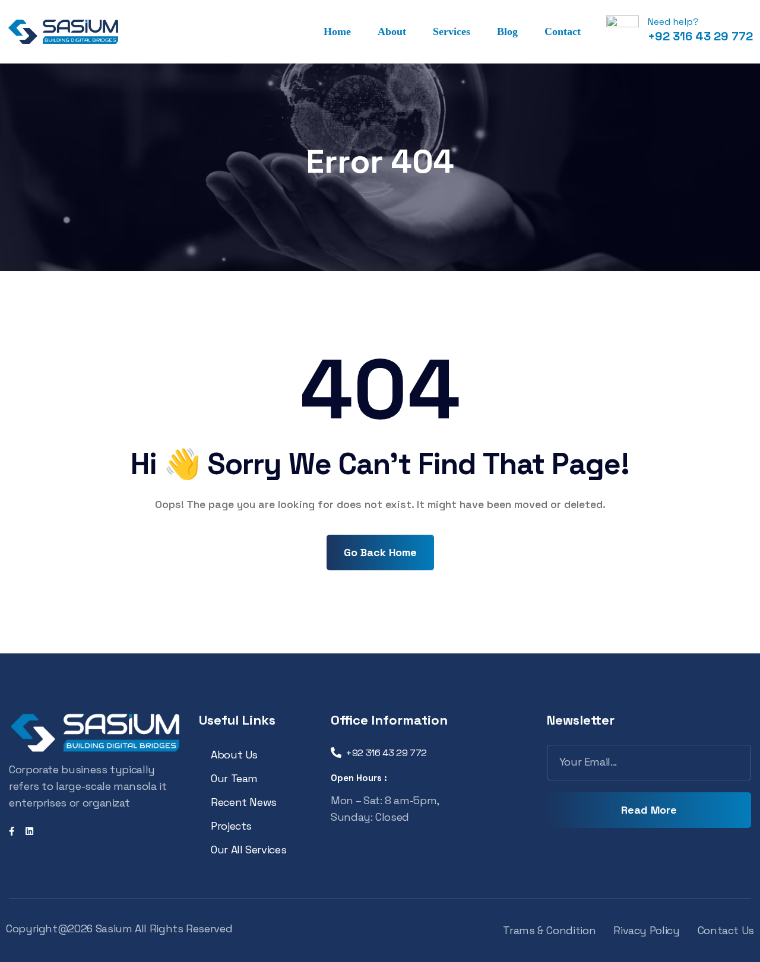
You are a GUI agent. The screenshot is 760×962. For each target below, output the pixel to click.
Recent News (244, 802)
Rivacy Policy (646, 930)
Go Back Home (380, 552)
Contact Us (726, 930)
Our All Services (248, 849)
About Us (234, 754)
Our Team (234, 778)
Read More (649, 810)
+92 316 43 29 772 (700, 36)
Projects (231, 826)
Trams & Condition (549, 930)
